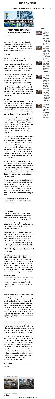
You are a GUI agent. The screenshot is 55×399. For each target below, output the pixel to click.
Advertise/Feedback (27, 397)
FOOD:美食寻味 (21, 8)
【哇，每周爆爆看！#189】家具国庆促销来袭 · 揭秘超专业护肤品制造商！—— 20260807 (46, 66)
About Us (19, 397)
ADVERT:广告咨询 (30, 8)
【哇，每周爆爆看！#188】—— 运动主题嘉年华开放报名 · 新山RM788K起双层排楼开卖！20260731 (46, 81)
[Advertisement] (43, 17)
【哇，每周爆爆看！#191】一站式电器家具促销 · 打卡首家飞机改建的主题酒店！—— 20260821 (46, 37)
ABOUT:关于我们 (40, 8)
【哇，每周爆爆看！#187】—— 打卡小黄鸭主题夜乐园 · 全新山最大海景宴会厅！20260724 (46, 95)
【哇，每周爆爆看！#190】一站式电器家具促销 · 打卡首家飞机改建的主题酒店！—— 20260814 (46, 51)
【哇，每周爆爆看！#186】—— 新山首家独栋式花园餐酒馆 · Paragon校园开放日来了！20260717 (46, 110)
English (35, 397)
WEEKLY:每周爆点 (13, 8)
